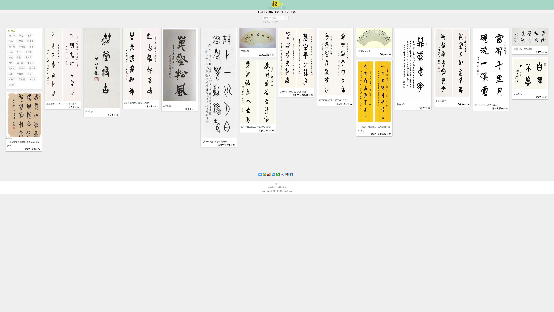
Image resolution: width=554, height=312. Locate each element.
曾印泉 (12, 85)
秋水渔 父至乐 (364, 51)
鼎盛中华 (401, 104)
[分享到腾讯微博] (273, 174)
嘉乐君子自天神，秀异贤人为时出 (334, 100)
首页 (260, 12)
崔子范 (30, 63)
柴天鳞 (28, 52)
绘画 (271, 12)
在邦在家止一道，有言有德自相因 (61, 104)
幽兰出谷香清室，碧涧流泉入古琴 (256, 127)
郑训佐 (32, 68)
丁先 (29, 35)
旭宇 (19, 52)
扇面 (267, 55)
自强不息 (518, 94)
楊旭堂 (28, 57)
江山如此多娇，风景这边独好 (137, 103)
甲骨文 (227, 145)
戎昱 (11, 63)
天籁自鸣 (245, 51)
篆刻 (277, 12)
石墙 (11, 41)
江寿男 (22, 46)
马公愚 (32, 79)
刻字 (283, 12)
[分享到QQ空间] (264, 174)
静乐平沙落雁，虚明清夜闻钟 (293, 91)
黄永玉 (22, 68)
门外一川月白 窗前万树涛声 (214, 141)
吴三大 (12, 68)
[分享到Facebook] (291, 174)
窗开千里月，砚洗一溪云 (486, 105)
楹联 (306, 95)
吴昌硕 (20, 74)
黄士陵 (20, 63)
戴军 (31, 46)
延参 (11, 74)
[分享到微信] (278, 174)
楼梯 (19, 57)
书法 (265, 12)
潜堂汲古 (89, 111)
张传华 (12, 35)
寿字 (29, 74)
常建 (21, 35)
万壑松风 (167, 106)
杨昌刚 (30, 41)
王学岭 (20, 41)
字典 (289, 12)
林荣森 (12, 79)
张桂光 (12, 46)
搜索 (294, 12)
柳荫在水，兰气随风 (523, 49)
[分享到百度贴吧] (282, 174)
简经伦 (22, 79)
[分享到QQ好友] (287, 174)
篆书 (302, 95)
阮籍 (11, 52)
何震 (11, 57)
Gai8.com (288, 191)
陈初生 (72, 107)
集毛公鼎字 (441, 101)
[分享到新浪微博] (269, 174)
